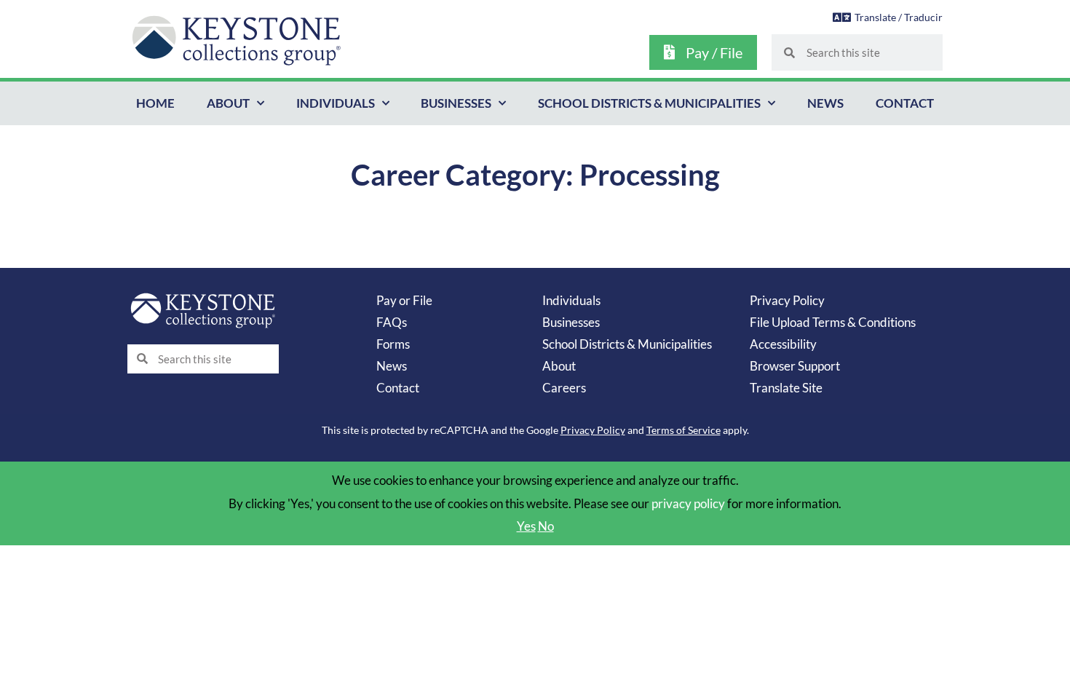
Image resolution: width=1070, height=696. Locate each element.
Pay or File (404, 300)
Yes (526, 526)
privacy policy (688, 503)
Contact (905, 103)
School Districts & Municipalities (649, 103)
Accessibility (783, 344)
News (825, 103)
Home (155, 103)
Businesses (456, 103)
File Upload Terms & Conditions (833, 322)
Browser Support (795, 365)
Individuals (335, 103)
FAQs (391, 322)
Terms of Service (683, 430)
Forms (393, 344)
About (228, 103)
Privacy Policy (787, 300)
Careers (564, 387)
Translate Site (786, 387)
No (546, 526)
